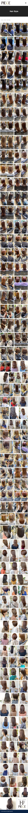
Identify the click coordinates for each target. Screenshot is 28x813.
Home (2, 19)
